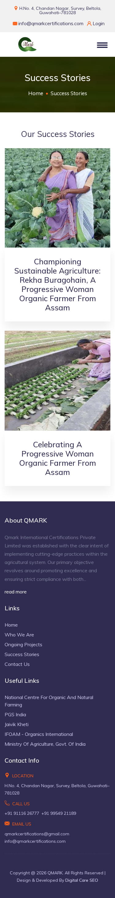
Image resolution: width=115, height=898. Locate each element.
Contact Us (17, 664)
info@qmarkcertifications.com (51, 23)
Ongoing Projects (23, 644)
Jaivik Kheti (17, 724)
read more (16, 592)
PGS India (15, 714)
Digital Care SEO (81, 880)
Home (35, 93)
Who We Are (19, 635)
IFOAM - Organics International (39, 734)
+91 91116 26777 (22, 813)
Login (98, 23)
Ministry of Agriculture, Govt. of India (45, 744)
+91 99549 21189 (58, 813)
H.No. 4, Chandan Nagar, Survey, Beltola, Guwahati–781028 (59, 10)
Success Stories (22, 654)
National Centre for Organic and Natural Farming (49, 701)
